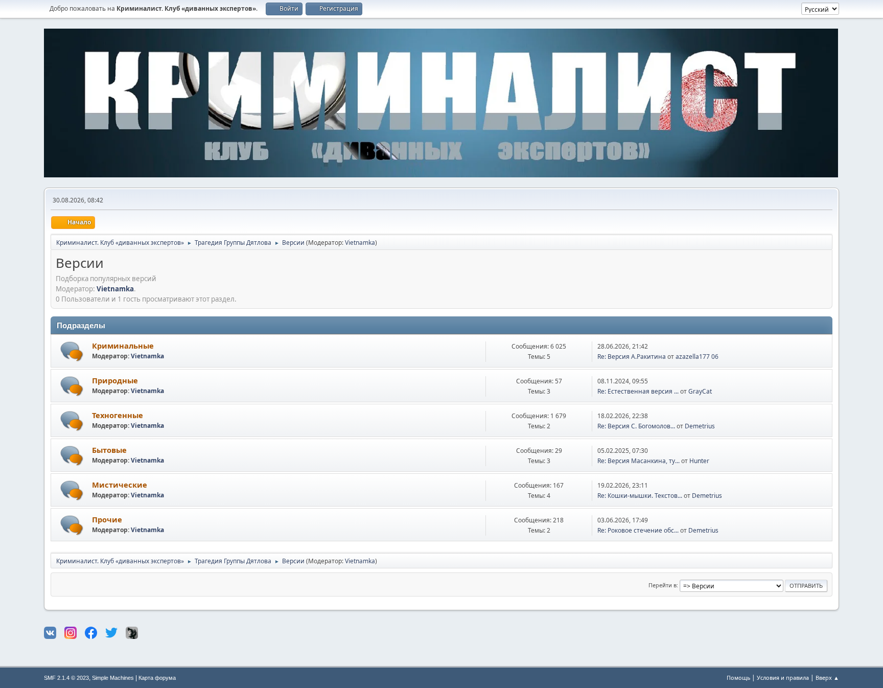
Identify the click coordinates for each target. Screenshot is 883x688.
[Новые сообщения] (71, 351)
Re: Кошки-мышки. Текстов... (639, 495)
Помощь (738, 677)
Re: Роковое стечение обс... (638, 530)
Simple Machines (113, 678)
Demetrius (700, 426)
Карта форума (157, 678)
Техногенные (117, 415)
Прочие (107, 519)
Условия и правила (783, 677)
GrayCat (700, 391)
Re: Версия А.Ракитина (631, 356)
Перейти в (662, 585)
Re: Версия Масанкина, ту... (638, 460)
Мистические (119, 484)
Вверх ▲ (827, 677)
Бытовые (109, 450)
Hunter (699, 460)
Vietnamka (360, 242)
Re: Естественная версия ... (638, 391)
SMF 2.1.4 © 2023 (66, 678)
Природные (115, 380)
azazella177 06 (697, 356)
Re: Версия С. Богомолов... (636, 426)
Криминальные (123, 345)
